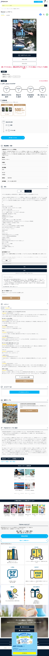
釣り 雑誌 (11, 8)
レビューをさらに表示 (25, 377)
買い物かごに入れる (13, 137)
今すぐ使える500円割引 (43, 80)
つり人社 (4, 164)
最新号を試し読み (26, 55)
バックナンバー (16, 76)
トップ (2, 8)
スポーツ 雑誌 (6, 8)
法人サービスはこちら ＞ (6, 543)
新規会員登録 (24, 536)
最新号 (4, 76)
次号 (9, 76)
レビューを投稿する (24, 380)
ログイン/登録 (38, 1)
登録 (11, 297)
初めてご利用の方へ (24, 540)
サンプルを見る (29, 410)
